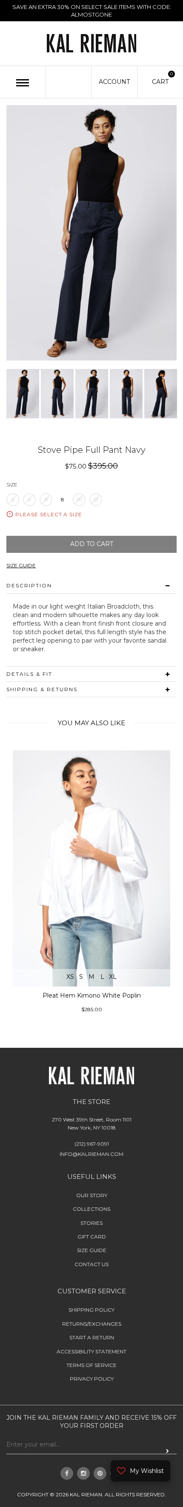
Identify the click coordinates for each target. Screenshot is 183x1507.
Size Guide (91, 1250)
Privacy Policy (92, 1378)
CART (160, 81)
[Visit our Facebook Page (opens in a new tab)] (66, 1473)
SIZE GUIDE (21, 565)
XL (113, 977)
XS (70, 977)
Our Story (91, 1195)
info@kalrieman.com (91, 1154)
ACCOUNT (114, 82)
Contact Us (91, 1264)
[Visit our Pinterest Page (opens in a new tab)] (100, 1473)
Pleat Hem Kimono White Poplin (92, 995)
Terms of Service (91, 1365)
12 (96, 499)
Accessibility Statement (91, 1351)
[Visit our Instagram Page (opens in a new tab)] (83, 1473)
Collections (91, 1209)
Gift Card (91, 1236)
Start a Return (91, 1337)
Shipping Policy (91, 1310)
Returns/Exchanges (91, 1324)
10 (79, 499)
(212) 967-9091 (91, 1144)
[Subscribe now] (167, 1451)
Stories (91, 1223)
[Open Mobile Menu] (23, 83)
